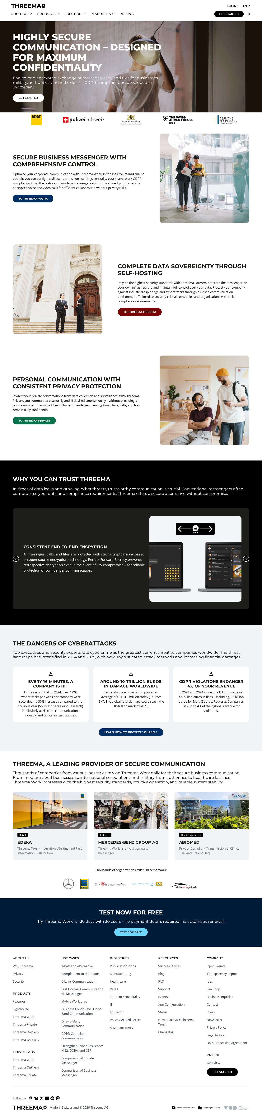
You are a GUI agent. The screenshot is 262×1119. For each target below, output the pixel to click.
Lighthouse (21, 1009)
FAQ (161, 981)
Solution (73, 14)
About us (19, 14)
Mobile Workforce (74, 1001)
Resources (101, 14)
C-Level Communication (78, 981)
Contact (212, 1004)
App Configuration (171, 1004)
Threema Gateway (26, 1040)
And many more (121, 1027)
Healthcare (118, 981)
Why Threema (23, 966)
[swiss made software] (182, 1108)
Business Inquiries (220, 997)
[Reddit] (52, 1098)
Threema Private (25, 1024)
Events (163, 997)
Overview (213, 1063)
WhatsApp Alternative (77, 966)
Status (162, 1012)
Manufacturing (120, 974)
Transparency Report (222, 974)
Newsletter (214, 1020)
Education (117, 1012)
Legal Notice (215, 1035)
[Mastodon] (57, 1098)
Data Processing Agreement (227, 1043)
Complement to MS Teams (80, 974)
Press (211, 1012)
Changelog (166, 1032)
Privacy (18, 974)
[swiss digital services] (209, 1108)
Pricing (127, 14)
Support (164, 989)
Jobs (210, 981)
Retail (114, 989)
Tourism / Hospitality (125, 997)
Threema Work (23, 1017)
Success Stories (169, 966)
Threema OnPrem (26, 1032)
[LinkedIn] (47, 1098)
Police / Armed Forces (125, 1020)
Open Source (216, 966)
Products (46, 14)
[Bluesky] (36, 1098)
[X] (41, 1098)
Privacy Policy (216, 1027)
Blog (161, 974)
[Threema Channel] (31, 1098)
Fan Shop (213, 989)
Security (19, 981)
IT (111, 1004)
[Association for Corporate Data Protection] (236, 1108)
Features (19, 1001)
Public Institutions (123, 966)
